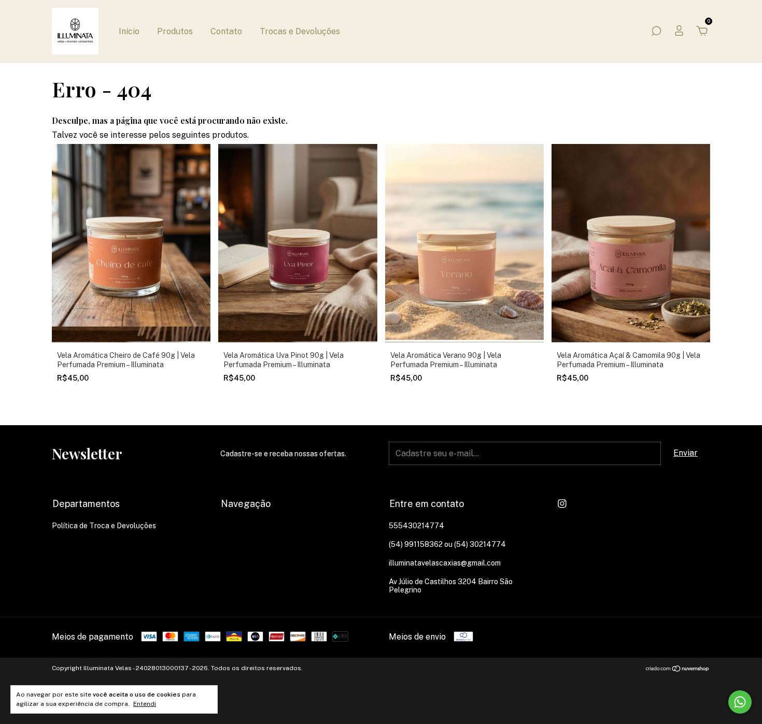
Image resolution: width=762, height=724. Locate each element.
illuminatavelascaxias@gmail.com (445, 563)
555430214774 (416, 526)
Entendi (144, 703)
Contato (226, 31)
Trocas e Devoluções (300, 31)
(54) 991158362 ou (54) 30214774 (447, 544)
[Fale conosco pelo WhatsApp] (740, 702)
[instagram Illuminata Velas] (562, 504)
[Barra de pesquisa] (656, 31)
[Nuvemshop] (677, 669)
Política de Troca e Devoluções (104, 526)
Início (129, 31)
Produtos (175, 31)
